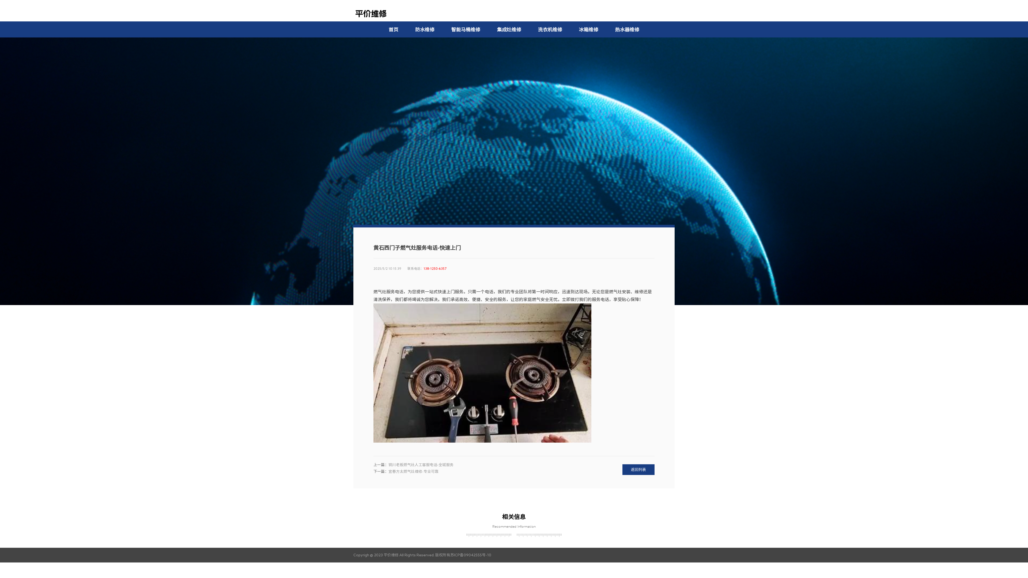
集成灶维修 (509, 29)
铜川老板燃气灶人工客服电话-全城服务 (420, 465)
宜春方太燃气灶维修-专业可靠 (413, 471)
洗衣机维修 (550, 29)
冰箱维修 (588, 29)
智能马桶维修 (465, 29)
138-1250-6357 (435, 268)
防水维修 (424, 29)
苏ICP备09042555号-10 (470, 555)
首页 (393, 29)
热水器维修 (627, 29)
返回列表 (638, 469)
